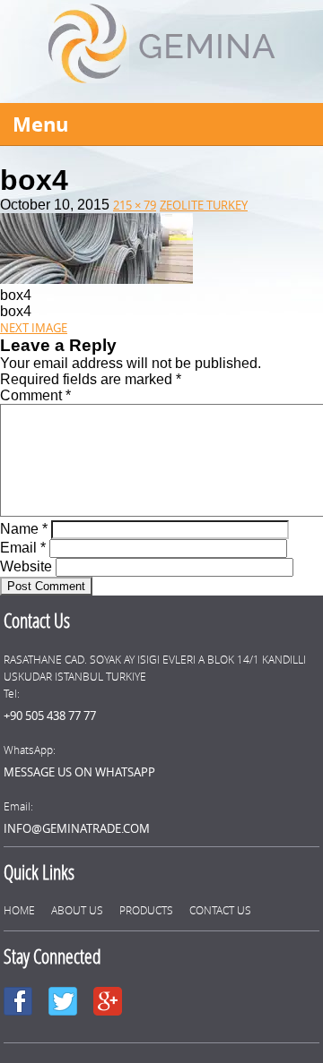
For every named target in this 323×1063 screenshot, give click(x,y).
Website (26, 566)
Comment (35, 395)
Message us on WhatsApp (79, 772)
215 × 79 (134, 205)
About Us (77, 910)
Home (19, 910)
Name (24, 528)
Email (23, 547)
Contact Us (220, 910)
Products (146, 910)
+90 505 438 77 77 (50, 715)
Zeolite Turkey (204, 205)
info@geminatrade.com (77, 828)
